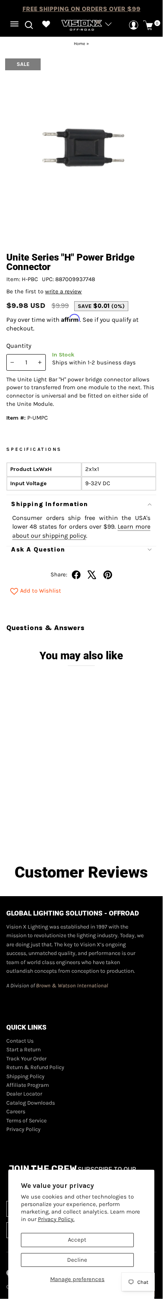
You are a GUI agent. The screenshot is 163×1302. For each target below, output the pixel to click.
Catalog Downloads (30, 1102)
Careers (15, 1111)
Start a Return (23, 1049)
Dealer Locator (24, 1093)
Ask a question (38, 549)
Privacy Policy (23, 1129)
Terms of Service (26, 1120)
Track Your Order (26, 1058)
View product (44, 830)
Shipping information (49, 504)
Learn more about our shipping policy (81, 531)
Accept (77, 1239)
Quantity (18, 345)
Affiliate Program (27, 1085)
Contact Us (20, 1040)
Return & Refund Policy (35, 1067)
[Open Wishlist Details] (46, 25)
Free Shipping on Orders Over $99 (81, 9)
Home (79, 43)
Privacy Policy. (56, 1219)
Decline (77, 1260)
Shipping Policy (25, 1076)
